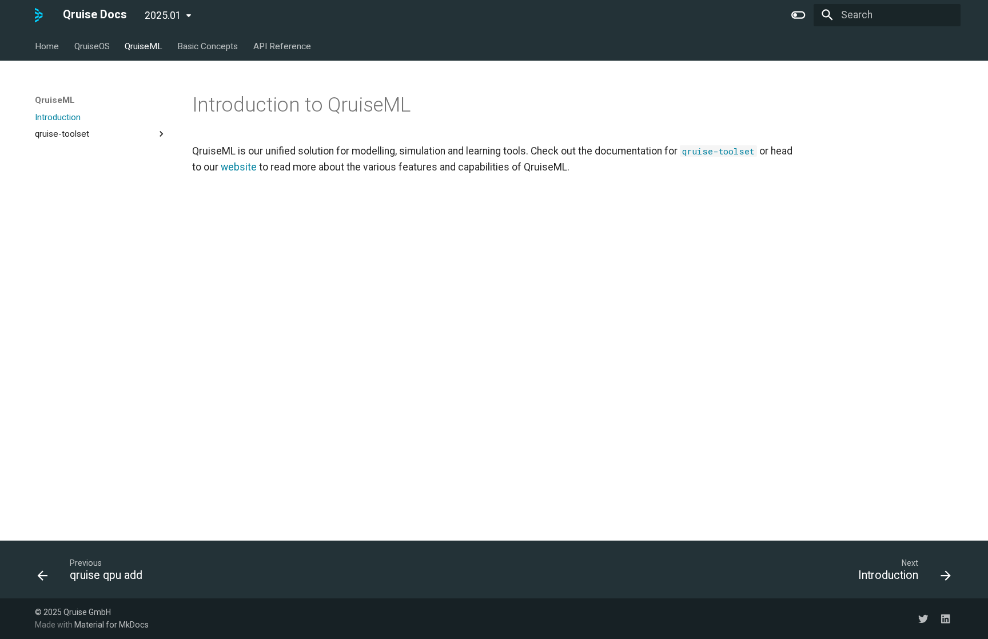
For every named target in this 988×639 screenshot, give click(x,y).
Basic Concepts (207, 46)
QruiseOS (91, 46)
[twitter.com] (923, 618)
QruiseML (143, 46)
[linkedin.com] (945, 618)
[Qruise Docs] (39, 14)
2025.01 (163, 15)
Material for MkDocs (111, 624)
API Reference (281, 46)
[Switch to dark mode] (798, 14)
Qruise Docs (95, 14)
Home (47, 46)
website (239, 167)
